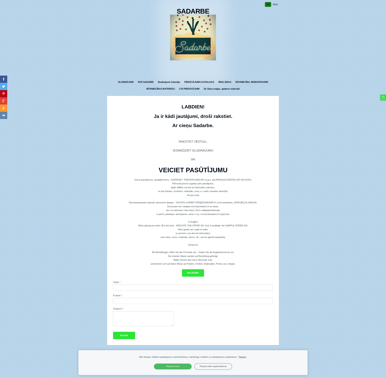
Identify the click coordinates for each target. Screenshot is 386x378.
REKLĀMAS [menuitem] (224, 82)
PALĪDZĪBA (193, 273)
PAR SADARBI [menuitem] (145, 82)
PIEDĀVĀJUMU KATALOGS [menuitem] (199, 82)
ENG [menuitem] (275, 4)
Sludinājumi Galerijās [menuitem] (169, 82)
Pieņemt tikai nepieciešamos (213, 366)
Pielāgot (242, 357)
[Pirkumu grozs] (383, 97)
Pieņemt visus (172, 366)
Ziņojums (118, 308)
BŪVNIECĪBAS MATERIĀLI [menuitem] (160, 88)
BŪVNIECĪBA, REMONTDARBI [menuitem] (252, 82)
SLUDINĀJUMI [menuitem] (126, 82)
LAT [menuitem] (268, 4)
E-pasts (117, 295)
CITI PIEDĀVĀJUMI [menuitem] (189, 88)
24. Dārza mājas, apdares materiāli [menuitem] (222, 88)
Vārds (116, 282)
